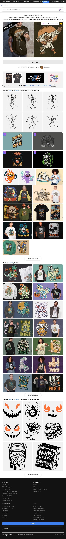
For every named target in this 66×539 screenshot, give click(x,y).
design (15, 17)
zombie (32, 17)
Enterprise (5, 511)
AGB (34, 487)
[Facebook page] (55, 534)
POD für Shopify (7, 500)
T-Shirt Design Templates (10, 491)
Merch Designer (38, 506)
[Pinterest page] (58, 534)
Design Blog (5, 485)
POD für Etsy (5, 498)
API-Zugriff (5, 513)
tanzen (42, 17)
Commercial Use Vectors (9, 494)
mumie (27, 17)
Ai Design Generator (39, 508)
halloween (21, 17)
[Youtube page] (60, 534)
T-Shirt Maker (37, 515)
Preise (35, 485)
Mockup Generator (39, 511)
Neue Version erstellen (51, 24)
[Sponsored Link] (14, 78)
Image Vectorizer (38, 513)
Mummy (11, 263)
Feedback (5, 517)
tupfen (37, 17)
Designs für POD (7, 496)
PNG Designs (6, 489)
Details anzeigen (54, 85)
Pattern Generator (38, 520)
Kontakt (4, 515)
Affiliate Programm (8, 508)
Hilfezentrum (37, 491)
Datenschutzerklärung (40, 489)
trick (54, 17)
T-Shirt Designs (6, 487)
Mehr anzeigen (33, 258)
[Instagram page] (52, 534)
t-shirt (10, 17)
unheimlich (48, 17)
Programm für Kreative (9, 506)
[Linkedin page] (63, 534)
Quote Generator (38, 517)
